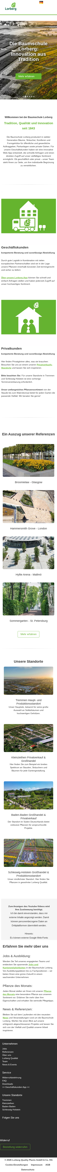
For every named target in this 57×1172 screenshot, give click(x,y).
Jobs (4, 1048)
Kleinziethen (8, 1103)
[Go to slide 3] (27, 96)
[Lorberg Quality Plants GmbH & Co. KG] (6, 5)
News (5, 1017)
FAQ (4, 1081)
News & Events (9, 1064)
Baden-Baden (9, 1106)
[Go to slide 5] (31, 96)
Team (5, 1061)
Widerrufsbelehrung (11, 1077)
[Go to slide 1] (23, 96)
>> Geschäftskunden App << (15, 1087)
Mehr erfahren (27, 76)
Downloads (7, 1084)
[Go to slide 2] (25, 96)
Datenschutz (27, 1169)
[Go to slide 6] (34, 96)
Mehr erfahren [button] (28, 634)
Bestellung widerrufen (15, 1147)
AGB (47, 1165)
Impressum (36, 1165)
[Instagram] (18, 1127)
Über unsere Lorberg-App (14, 277)
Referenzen (8, 1052)
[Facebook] (7, 1127)
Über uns (6, 1055)
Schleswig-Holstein (11, 1109)
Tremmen (7, 1100)
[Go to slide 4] (29, 96)
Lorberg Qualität (10, 1058)
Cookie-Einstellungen (16, 1165)
